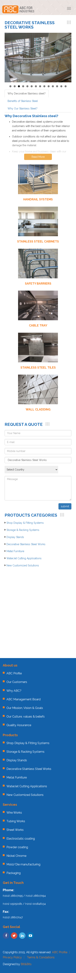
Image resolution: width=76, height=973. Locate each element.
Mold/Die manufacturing (23, 864)
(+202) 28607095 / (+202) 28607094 (24, 895)
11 (53, 86)
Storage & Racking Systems (22, 529)
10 (49, 86)
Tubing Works (15, 821)
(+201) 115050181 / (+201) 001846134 (24, 903)
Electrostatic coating (20, 838)
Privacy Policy (12, 957)
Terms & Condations (41, 957)
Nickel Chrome (16, 856)
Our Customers (16, 682)
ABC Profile (14, 673)
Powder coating (17, 847)
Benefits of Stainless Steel (23, 101)
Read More (38, 156)
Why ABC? (13, 690)
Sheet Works (15, 830)
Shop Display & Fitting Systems (25, 522)
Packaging (13, 873)
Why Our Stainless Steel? (22, 108)
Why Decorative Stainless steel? (27, 93)
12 (57, 86)
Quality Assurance (18, 725)
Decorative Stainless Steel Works (25, 544)
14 (66, 86)
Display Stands (15, 537)
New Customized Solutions (22, 565)
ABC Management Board (23, 699)
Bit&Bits (26, 964)
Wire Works (14, 812)
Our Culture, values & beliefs (25, 716)
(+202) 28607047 (13, 917)
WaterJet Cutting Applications (24, 558)
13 (61, 86)
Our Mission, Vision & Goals (24, 708)
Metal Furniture (15, 551)
